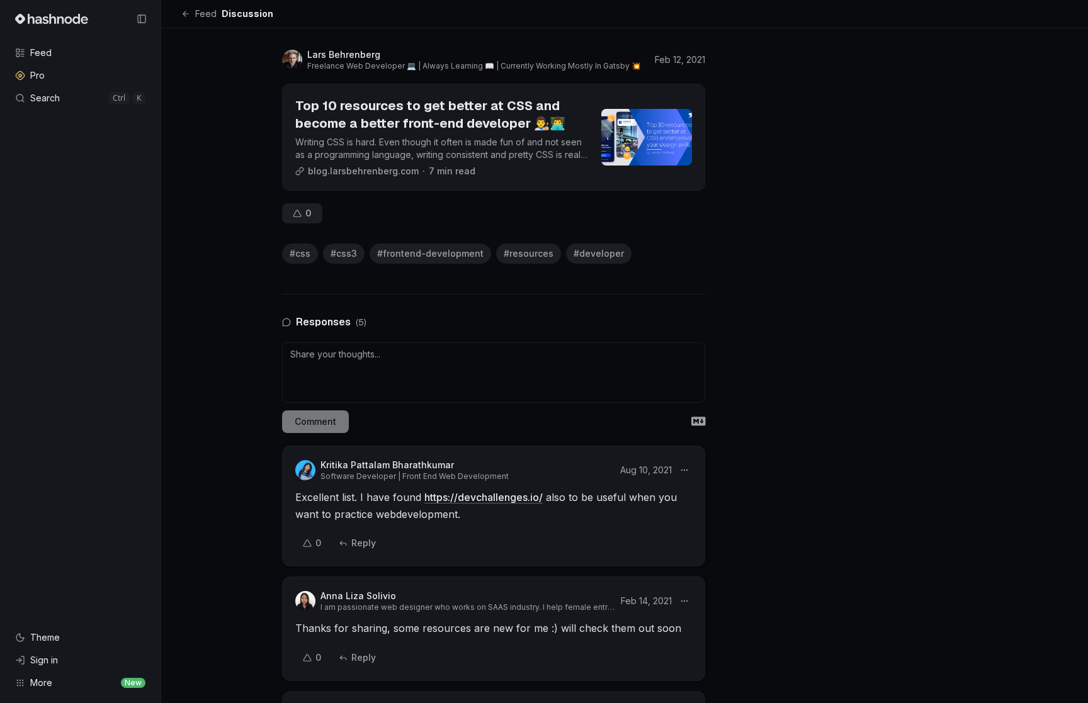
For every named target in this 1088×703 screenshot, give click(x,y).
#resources (528, 253)
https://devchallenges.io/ (483, 497)
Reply (363, 542)
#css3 (344, 253)
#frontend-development (430, 253)
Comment (315, 421)
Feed (206, 13)
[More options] (684, 470)
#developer (599, 253)
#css (300, 253)
